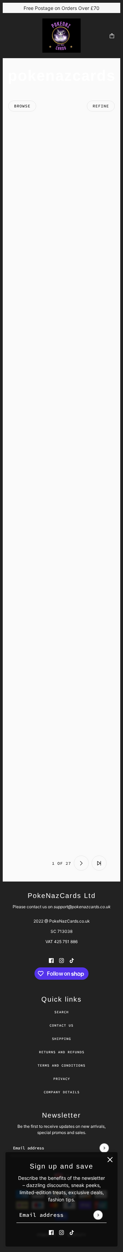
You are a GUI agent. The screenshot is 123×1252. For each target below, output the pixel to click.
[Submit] (97, 1215)
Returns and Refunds (61, 1052)
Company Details (62, 1092)
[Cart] (112, 36)
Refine (101, 105)
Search (61, 1012)
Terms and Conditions (61, 1065)
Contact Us (61, 1025)
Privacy (61, 1079)
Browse (22, 105)
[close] (110, 1159)
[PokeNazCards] (61, 35)
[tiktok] (72, 1232)
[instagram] (61, 1232)
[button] (23, 863)
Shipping (61, 1038)
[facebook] (51, 1232)
